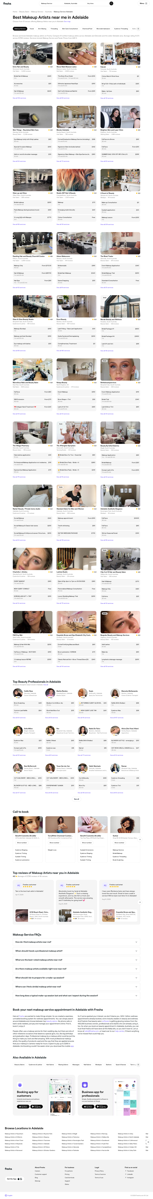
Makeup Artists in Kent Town (14, 1140)
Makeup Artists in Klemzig (99, 1134)
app (72, 1046)
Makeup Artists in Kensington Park (73, 1140)
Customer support (41, 1174)
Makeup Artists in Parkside (70, 1150)
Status (67, 1184)
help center (119, 1031)
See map (67, 21)
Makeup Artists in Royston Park (42, 1134)
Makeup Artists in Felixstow (70, 1137)
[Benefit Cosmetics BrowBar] (28, 839)
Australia (48, 12)
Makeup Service (37, 12)
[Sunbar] (125, 839)
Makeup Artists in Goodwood (100, 1140)
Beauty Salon (24, 12)
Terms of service (100, 1174)
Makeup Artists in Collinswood (127, 1140)
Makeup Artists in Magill (69, 1134)
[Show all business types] (138, 1064)
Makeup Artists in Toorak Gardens (72, 1144)
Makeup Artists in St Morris (13, 1137)
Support (67, 1181)
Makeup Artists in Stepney (40, 1137)
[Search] (111, 3)
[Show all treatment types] (138, 29)
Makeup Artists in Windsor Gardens (43, 1150)
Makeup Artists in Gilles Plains (127, 1144)
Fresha (21, 1016)
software (105, 1021)
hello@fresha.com (92, 1031)
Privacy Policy (99, 1171)
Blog (36, 1177)
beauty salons (51, 1021)
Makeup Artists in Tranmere (41, 1140)
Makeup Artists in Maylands (13, 1144)
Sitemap (37, 1181)
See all (76, 799)
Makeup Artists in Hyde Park (100, 1144)
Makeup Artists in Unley (125, 1134)
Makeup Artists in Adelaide (40, 1144)
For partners (69, 1171)
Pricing (67, 1174)
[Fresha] (7, 3)
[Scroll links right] (148, 1142)
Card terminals (69, 1177)
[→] (139, 839)
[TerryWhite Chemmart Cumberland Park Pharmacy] (60, 839)
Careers (37, 1171)
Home (15, 12)
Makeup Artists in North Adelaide (128, 1137)
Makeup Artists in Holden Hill (127, 1147)
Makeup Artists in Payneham (14, 1134)
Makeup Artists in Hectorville (100, 1150)
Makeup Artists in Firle (12, 1147)
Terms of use (99, 1177)
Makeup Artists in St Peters (41, 1147)
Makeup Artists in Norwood (13, 1150)
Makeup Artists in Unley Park (127, 1150)
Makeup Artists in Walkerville (100, 1137)
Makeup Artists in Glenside (70, 1147)
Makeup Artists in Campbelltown (101, 1147)
